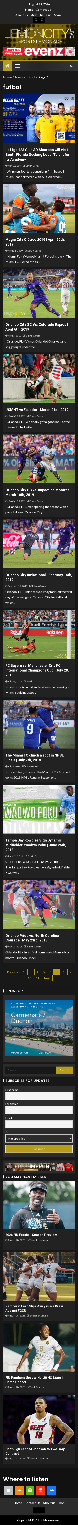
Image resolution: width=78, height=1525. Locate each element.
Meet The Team (40, 15)
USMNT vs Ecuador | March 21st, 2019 (36, 410)
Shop (57, 15)
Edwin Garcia (33, 165)
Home (29, 9)
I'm (7, 1132)
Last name (11, 1103)
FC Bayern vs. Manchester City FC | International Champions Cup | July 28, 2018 (37, 670)
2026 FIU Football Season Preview (31, 1235)
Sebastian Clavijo (39, 1315)
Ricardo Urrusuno (39, 1240)
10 (29, 978)
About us (21, 15)
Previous (12, 972)
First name (11, 1089)
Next (47, 978)
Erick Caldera (37, 1387)
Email (8, 1118)
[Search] (71, 66)
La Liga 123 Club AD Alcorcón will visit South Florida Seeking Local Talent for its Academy (37, 154)
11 (37, 978)
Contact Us (43, 9)
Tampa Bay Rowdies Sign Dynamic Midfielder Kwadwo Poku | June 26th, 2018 (35, 845)
